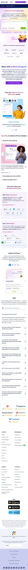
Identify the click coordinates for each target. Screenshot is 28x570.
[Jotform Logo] (4, 2)
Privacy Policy (14, 551)
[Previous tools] (3, 277)
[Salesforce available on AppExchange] (14, 509)
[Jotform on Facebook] (4, 564)
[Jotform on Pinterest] (16, 564)
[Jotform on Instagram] (21, 564)
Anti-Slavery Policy (14, 560)
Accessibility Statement (14, 557)
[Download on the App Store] (14, 504)
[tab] (10, 262)
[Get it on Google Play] (14, 499)
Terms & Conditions (14, 547)
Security (14, 554)
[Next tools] (25, 277)
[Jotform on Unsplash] (24, 564)
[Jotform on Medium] (11, 564)
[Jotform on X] (6, 564)
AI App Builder (9, 278)
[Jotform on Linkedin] (9, 564)
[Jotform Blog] (14, 564)
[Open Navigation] (27, 2)
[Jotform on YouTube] (19, 564)
